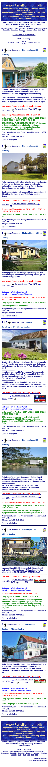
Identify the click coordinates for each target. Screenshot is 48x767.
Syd (43, 30)
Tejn (16, 28)
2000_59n (5, 205)
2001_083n (6, 498)
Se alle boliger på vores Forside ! (24, 35)
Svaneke (30, 28)
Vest (24, 31)
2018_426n (6, 581)
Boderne (22, 30)
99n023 (4, 399)
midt (19, 755)
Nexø (37, 751)
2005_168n (6, 110)
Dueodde (6, 30)
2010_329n (6, 285)
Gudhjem (22, 28)
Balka (36, 28)
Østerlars (44, 753)
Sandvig (4, 28)
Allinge (10, 28)
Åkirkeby (14, 755)
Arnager (29, 30)
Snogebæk (43, 28)
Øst (39, 30)
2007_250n (6, 681)
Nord (35, 30)
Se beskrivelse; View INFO (26, 109)
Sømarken (14, 30)
